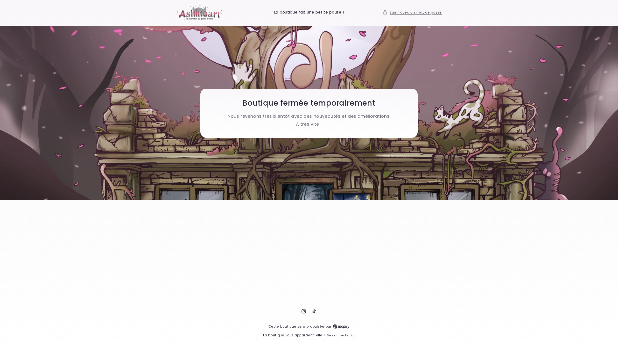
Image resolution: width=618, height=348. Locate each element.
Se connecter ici (341, 335)
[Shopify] (341, 326)
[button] (412, 12)
